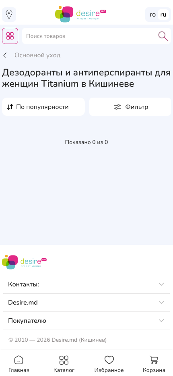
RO (153, 14)
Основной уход (37, 55)
